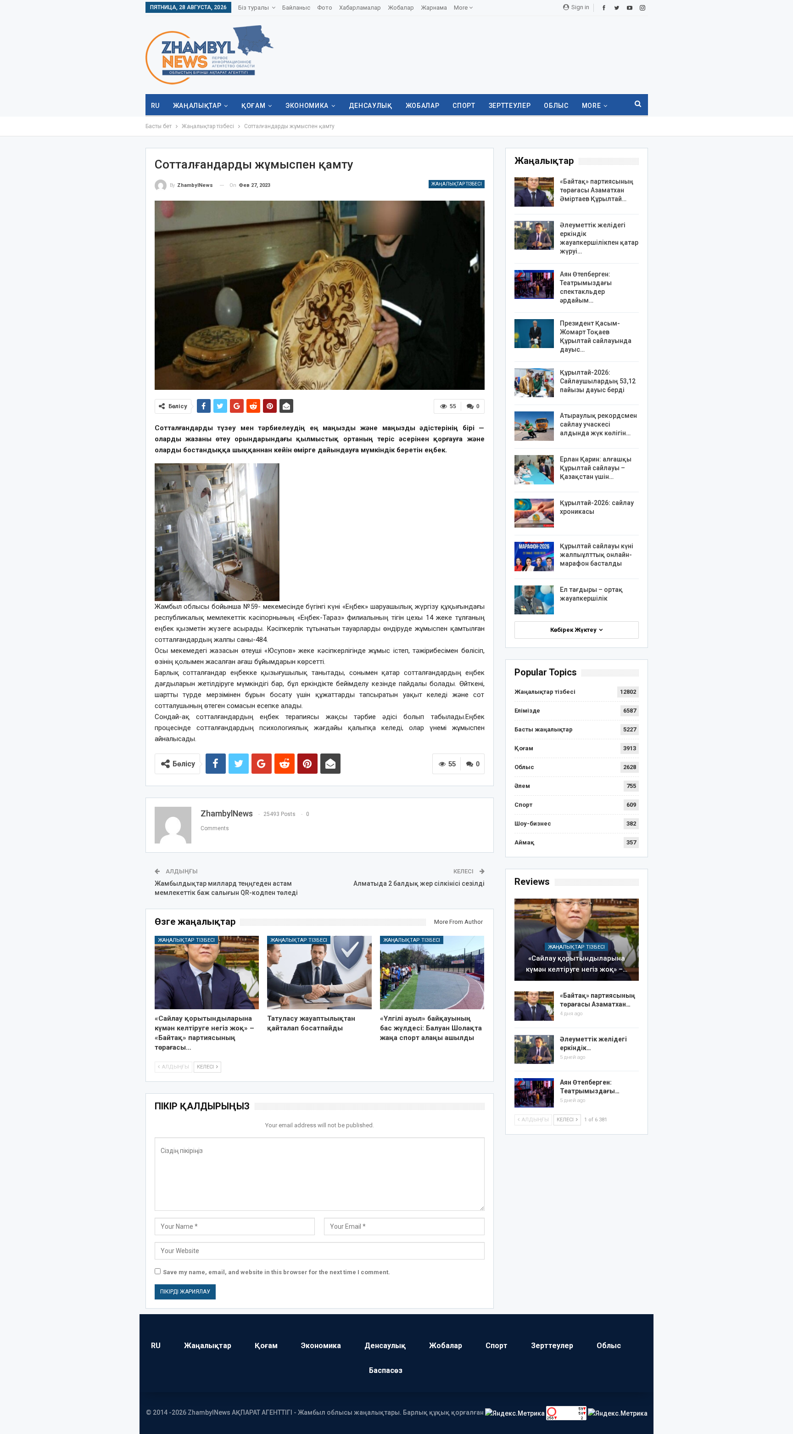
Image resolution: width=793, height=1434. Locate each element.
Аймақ (524, 842)
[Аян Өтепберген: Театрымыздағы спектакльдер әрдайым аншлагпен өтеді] (534, 284)
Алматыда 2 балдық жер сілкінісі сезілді (419, 883)
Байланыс (296, 7)
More (461, 7)
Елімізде (527, 710)
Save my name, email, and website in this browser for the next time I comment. (276, 1272)
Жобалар (401, 7)
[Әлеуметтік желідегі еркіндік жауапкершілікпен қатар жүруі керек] (534, 235)
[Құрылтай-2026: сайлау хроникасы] (534, 513)
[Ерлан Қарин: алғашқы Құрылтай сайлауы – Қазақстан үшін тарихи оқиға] (534, 469)
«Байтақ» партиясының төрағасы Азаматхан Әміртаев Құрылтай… (596, 190)
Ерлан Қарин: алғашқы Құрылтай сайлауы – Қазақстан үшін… (595, 468)
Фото (324, 7)
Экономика (307, 105)
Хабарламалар (360, 7)
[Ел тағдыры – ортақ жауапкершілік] (534, 600)
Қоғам (253, 105)
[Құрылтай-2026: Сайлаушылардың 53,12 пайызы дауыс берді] (534, 383)
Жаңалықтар (197, 105)
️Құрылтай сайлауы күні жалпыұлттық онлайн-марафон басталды (596, 554)
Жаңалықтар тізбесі (456, 183)
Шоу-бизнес (532, 823)
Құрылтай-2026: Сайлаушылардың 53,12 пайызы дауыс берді (598, 381)
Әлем (522, 785)
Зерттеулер (510, 105)
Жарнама (434, 7)
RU (155, 105)
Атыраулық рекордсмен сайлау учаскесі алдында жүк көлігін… (598, 424)
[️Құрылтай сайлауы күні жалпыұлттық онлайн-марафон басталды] (534, 556)
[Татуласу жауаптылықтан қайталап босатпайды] (319, 972)
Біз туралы (253, 7)
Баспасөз (385, 1370)
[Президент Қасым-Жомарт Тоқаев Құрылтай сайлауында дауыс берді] (534, 334)
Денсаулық (370, 105)
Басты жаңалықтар (543, 729)
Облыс (556, 105)
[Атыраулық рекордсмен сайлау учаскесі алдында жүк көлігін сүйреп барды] (534, 426)
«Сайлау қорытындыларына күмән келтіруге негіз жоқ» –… (576, 963)
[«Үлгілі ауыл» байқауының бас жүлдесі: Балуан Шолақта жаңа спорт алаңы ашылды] (432, 972)
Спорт (463, 105)
